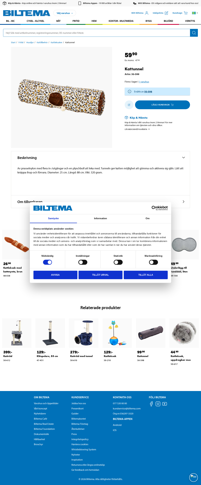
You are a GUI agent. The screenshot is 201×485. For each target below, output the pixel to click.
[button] (194, 13)
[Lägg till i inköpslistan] (129, 104)
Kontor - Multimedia (121, 20)
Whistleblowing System (83, 449)
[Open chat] (193, 477)
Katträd (7, 356)
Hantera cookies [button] (79, 444)
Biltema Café (40, 418)
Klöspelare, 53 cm (47, 356)
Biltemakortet (78, 418)
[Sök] (194, 33)
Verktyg (190, 20)
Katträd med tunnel (81, 356)
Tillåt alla (145, 274)
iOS (115, 430)
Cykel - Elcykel (35, 20)
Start (13, 42)
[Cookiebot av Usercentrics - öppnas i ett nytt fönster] (154, 208)
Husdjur (30, 42)
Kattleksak (110, 356)
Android (117, 424)
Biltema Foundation (44, 428)
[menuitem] (10, 21)
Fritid (76, 20)
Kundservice (80, 397)
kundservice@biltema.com (127, 408)
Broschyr (38, 444)
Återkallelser (77, 428)
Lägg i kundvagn (160, 104)
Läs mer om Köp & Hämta (136, 129)
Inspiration (77, 459)
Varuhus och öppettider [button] (46, 403)
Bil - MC (10, 20)
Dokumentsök (41, 434)
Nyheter (75, 454)
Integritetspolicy (80, 439)
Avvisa (55, 274)
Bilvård (168, 20)
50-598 (148, 91)
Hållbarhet (39, 439)
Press (74, 434)
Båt (58, 20)
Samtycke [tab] (53, 218)
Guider (75, 413)
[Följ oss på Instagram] (157, 404)
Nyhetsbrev (40, 413)
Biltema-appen (122, 419)
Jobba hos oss (78, 403)
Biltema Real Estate (44, 423)
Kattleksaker (56, 42)
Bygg (149, 20)
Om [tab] (147, 218)
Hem (94, 20)
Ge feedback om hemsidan (85, 469)
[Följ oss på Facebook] (151, 404)
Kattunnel (142, 356)
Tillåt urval (100, 274)
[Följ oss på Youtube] (164, 405)
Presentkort (77, 408)
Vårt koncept (40, 408)
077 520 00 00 (120, 403)
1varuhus (144, 81)
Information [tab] (100, 218)
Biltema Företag (79, 423)
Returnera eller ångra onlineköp (88, 464)
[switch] (82, 262)
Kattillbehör (42, 42)
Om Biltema (41, 397)
